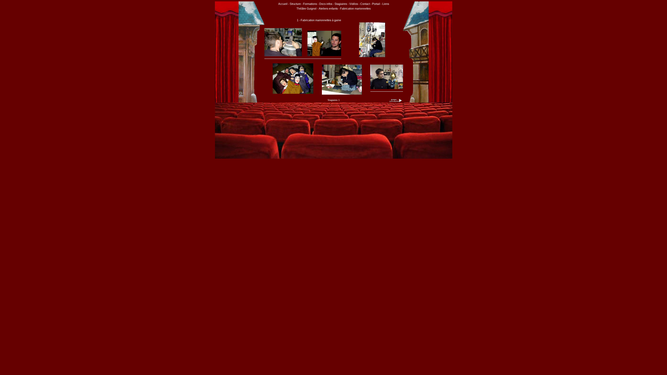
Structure (295, 3)
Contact (365, 3)
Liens (385, 3)
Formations (310, 3)
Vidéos (353, 3)
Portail (376, 3)
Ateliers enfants (329, 8)
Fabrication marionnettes (355, 8)
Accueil (283, 3)
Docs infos (326, 3)
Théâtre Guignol (306, 8)
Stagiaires (341, 3)
